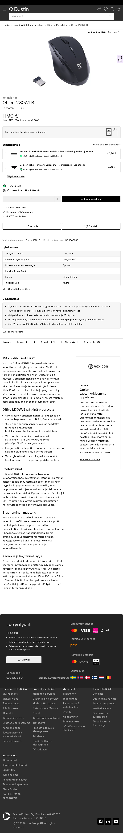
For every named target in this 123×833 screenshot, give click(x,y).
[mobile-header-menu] (4, 9)
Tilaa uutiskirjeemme (15, 784)
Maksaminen (70, 716)
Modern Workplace (44, 703)
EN (14, 686)
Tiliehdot (8, 713)
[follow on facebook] (100, 821)
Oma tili (67, 711)
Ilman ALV (8, 120)
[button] (99, 9)
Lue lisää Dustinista (104, 698)
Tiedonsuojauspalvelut (46, 718)
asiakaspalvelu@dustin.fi (53, 677)
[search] (110, 16)
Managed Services (44, 693)
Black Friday (10, 789)
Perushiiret (62, 25)
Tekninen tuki (71, 721)
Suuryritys (9, 769)
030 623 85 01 (14, 677)
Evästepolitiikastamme (16, 722)
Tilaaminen (69, 693)
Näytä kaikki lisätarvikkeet (106, 144)
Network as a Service (45, 708)
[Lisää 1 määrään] (57, 199)
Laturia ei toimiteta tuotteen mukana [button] (24, 132)
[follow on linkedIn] (108, 821)
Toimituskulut (11, 708)
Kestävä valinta (102, 708)
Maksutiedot (10, 698)
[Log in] (112, 9)
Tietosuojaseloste (13, 718)
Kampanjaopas (11, 727)
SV (8, 686)
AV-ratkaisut (40, 749)
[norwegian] (80, 678)
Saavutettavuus (12, 741)
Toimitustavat (11, 703)
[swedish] (73, 678)
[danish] (87, 678)
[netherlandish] (101, 678)
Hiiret (50, 25)
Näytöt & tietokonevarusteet (28, 25)
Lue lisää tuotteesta (13, 331)
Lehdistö (98, 693)
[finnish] (94, 678)
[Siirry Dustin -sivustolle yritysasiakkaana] (19, 9)
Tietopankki (10, 760)
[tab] (8, 342)
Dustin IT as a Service (46, 698)
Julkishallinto (10, 774)
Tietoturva (39, 722)
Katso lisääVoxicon (90, 459)
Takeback (38, 736)
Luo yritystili (24, 659)
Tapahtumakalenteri (15, 765)
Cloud (36, 713)
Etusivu (6, 25)
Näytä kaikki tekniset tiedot (17, 289)
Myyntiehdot (10, 693)
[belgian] (108, 678)
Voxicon (10, 97)
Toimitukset (70, 698)
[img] (45, 132)
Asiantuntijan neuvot (15, 779)
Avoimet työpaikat (104, 703)
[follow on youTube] (116, 821)
